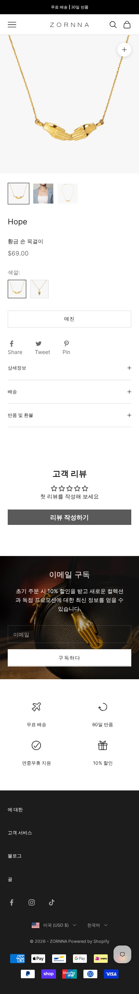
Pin (66, 352)
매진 (69, 319)
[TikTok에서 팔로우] (52, 902)
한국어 (93, 925)
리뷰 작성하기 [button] (69, 517)
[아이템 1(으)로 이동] (18, 193)
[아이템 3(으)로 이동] (68, 193)
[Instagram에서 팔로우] (32, 902)
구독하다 (69, 658)
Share (15, 352)
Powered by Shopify (88, 941)
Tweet (42, 352)
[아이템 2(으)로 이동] (43, 193)
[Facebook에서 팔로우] (11, 902)
